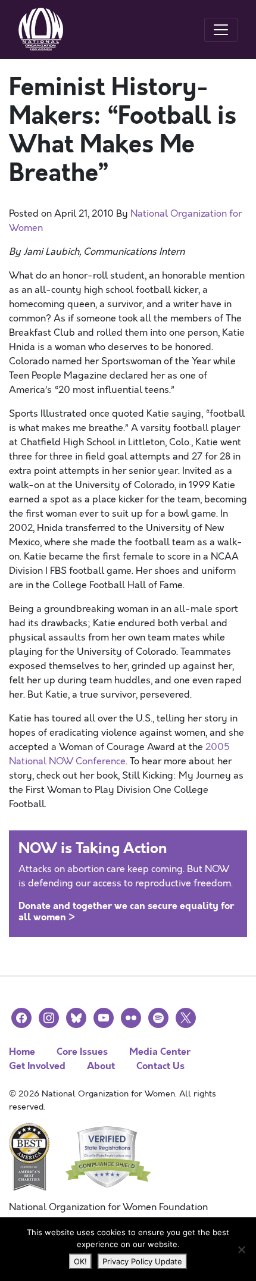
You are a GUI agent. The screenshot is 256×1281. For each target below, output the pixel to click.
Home (22, 1051)
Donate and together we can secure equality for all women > (126, 911)
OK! (80, 1261)
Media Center (160, 1051)
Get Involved (37, 1066)
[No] (241, 1249)
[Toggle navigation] (221, 30)
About (101, 1066)
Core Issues (82, 1051)
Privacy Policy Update (142, 1261)
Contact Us (160, 1066)
